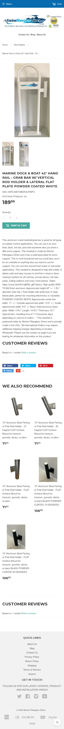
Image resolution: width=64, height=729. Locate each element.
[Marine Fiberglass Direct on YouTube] (44, 697)
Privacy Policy (32, 656)
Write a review (28, 352)
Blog (33, 34)
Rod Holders (19, 44)
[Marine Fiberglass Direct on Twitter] (19, 697)
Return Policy (32, 661)
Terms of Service (32, 669)
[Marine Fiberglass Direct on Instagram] (36, 697)
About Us (41, 34)
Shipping (32, 665)
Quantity (6, 212)
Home (5, 44)
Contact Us (23, 34)
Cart (59, 3)
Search (32, 673)
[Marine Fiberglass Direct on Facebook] (27, 697)
